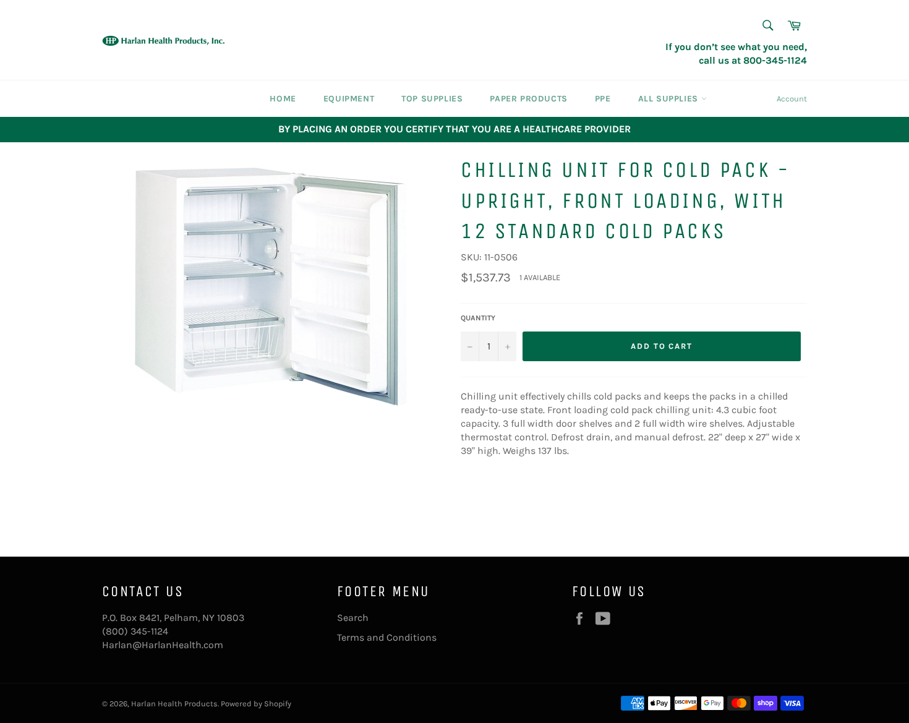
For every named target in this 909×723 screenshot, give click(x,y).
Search (353, 617)
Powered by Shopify (256, 703)
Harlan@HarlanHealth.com (162, 645)
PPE (603, 98)
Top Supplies (432, 98)
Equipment (348, 98)
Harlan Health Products (174, 703)
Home (283, 98)
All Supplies (669, 98)
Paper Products (528, 98)
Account (792, 98)
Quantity (478, 318)
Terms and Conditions (387, 637)
